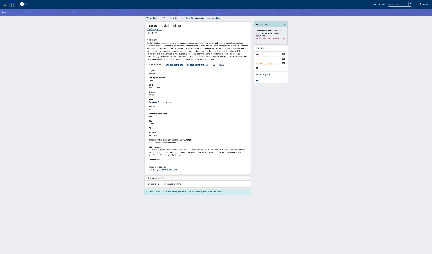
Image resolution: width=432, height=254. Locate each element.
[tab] (214, 64)
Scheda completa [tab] (174, 64)
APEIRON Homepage (152, 18)
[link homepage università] (24, 4)
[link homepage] (9, 4)
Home (374, 4)
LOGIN (425, 4)
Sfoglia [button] (381, 4)
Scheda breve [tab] (155, 64)
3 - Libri (185, 18)
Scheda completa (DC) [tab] (198, 64)
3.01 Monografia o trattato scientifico (205, 18)
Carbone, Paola (154, 29)
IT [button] (415, 4)
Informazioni (263, 24)
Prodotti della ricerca (172, 18)
